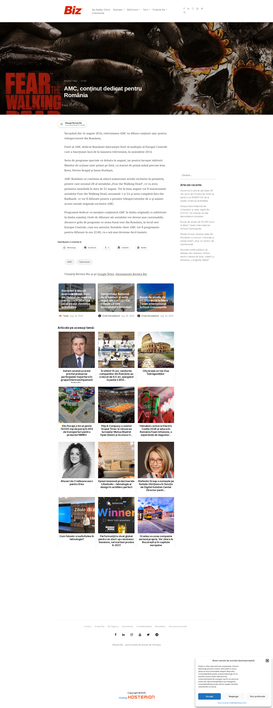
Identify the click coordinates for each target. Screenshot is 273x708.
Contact (87, 626)
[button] (267, 660)
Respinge (233, 696)
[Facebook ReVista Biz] (115, 634)
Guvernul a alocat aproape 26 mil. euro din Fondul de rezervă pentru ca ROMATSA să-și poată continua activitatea (76, 299)
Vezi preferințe (257, 696)
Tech (145, 9)
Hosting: (123, 697)
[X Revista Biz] (123, 634)
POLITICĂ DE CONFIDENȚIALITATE (232, 703)
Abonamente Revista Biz (131, 274)
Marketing (70, 81)
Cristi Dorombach (111, 316)
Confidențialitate (144, 626)
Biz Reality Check (101, 9)
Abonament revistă (178, 626)
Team (66, 316)
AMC (69, 262)
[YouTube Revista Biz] (140, 634)
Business (117, 9)
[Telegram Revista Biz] (156, 634)
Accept (209, 696)
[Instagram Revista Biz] (131, 634)
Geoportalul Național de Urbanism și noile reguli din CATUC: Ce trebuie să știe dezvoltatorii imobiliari (116, 300)
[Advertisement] (116, 585)
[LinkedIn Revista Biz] (148, 634)
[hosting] (141, 697)
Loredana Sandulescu (187, 105)
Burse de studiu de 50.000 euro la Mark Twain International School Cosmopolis (154, 302)
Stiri (84, 81)
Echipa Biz (100, 626)
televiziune (84, 262)
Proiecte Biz (159, 9)
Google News (106, 274)
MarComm (132, 9)
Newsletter (160, 626)
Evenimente (98, 13)
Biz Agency (113, 626)
